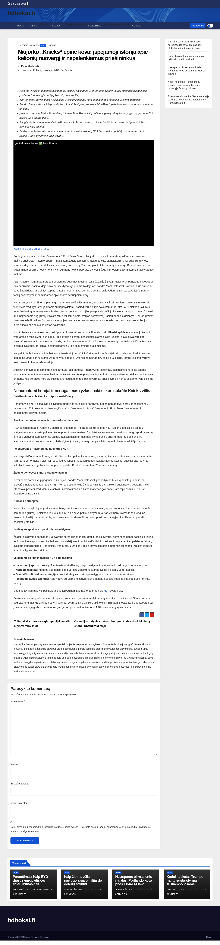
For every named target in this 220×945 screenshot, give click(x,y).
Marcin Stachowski (30, 66)
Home (20, 26)
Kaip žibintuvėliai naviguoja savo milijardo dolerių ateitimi (83, 880)
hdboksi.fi (21, 13)
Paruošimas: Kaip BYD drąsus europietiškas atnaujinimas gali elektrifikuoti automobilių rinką (185, 44)
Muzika (56, 26)
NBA (106, 590)
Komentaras (17, 701)
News (34, 26)
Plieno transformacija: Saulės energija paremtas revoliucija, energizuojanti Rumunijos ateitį (188, 99)
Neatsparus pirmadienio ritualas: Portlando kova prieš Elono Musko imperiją (186, 70)
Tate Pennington (42, 889)
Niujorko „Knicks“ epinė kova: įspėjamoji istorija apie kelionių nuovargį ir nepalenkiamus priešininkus (83, 55)
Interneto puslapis (19, 803)
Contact (137, 26)
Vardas (14, 764)
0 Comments (19, 894)
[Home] (10, 23)
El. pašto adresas (20, 783)
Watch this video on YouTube (30, 248)
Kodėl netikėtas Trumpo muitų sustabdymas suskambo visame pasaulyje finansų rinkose (185, 85)
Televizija (94, 26)
